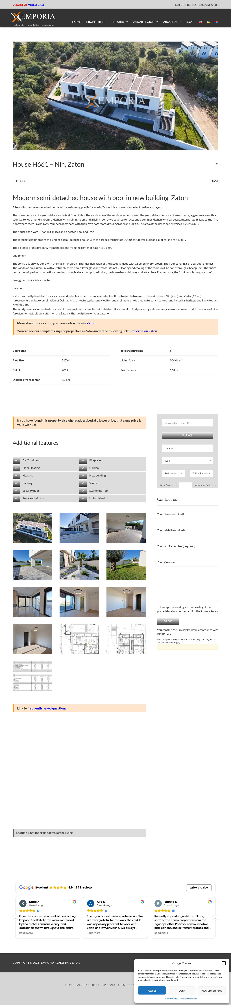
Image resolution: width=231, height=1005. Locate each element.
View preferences (211, 990)
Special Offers (114, 984)
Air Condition (31, 460)
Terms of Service (168, 642)
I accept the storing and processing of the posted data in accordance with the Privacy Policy (187, 609)
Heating (27, 475)
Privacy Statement (188, 998)
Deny (182, 990)
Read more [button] (26, 933)
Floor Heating (31, 467)
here (168, 634)
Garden (94, 467)
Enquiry (118, 21)
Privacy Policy (208, 639)
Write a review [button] (199, 887)
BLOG (189, 21)
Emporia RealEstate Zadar (61, 962)
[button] (224, 963)
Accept (152, 990)
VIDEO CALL (36, 4)
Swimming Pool (98, 490)
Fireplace (95, 460)
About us (170, 21)
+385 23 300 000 (207, 4)
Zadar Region (144, 21)
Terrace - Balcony (33, 498)
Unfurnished (97, 498)
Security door (31, 490)
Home (76, 21)
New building (97, 475)
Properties (95, 21)
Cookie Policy (171, 998)
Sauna (93, 483)
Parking (27, 483)
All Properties (88, 984)
